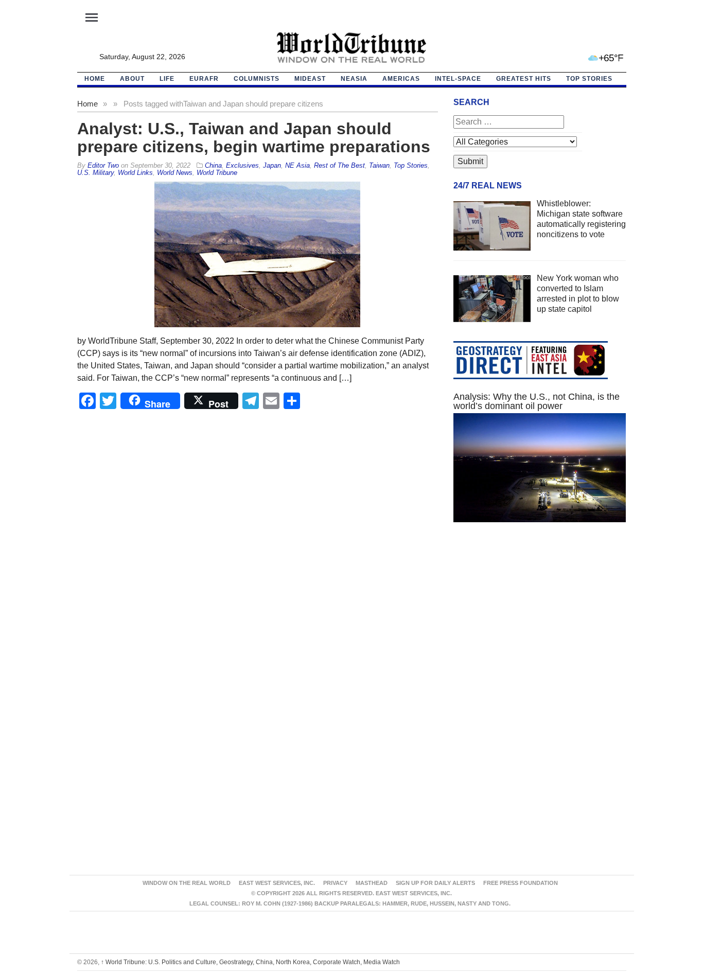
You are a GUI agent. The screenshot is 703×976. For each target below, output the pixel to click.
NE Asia (297, 165)
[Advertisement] (539, 628)
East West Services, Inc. (277, 883)
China (213, 165)
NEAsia (354, 78)
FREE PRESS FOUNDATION (520, 883)
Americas (401, 78)
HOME (94, 78)
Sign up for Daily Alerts (435, 883)
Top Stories (589, 78)
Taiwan (379, 165)
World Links (135, 172)
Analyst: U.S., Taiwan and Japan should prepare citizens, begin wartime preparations (253, 137)
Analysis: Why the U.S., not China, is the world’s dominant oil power (536, 401)
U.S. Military (95, 172)
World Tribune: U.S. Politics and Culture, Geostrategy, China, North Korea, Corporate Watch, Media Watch (250, 962)
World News (174, 172)
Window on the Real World (187, 883)
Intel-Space (458, 78)
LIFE (167, 78)
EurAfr (204, 78)
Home (87, 103)
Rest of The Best (339, 165)
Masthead (372, 883)
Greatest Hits (523, 78)
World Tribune (217, 172)
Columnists (256, 78)
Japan (272, 165)
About (132, 78)
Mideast (310, 78)
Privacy (335, 883)
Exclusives (242, 165)
